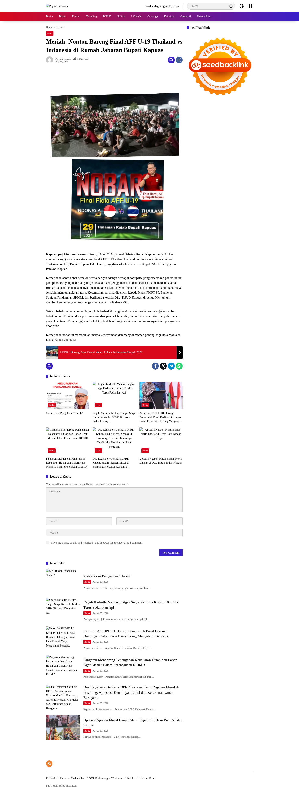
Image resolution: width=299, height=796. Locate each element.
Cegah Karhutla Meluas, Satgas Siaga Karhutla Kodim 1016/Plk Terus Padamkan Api (114, 417)
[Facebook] (155, 366)
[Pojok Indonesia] (57, 6)
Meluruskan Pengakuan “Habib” (64, 413)
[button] (231, 6)
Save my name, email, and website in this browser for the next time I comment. (97, 542)
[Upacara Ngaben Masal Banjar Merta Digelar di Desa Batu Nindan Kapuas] (161, 441)
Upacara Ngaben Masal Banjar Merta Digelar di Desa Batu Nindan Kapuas (160, 460)
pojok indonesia (63, 59)
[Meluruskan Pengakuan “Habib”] (67, 395)
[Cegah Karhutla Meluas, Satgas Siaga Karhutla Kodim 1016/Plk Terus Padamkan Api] (114, 395)
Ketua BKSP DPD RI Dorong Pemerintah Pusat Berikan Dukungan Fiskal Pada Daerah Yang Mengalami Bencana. (160, 417)
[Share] (179, 60)
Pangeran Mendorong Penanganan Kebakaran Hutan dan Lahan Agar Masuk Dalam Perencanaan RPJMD (66, 462)
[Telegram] (171, 366)
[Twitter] (163, 366)
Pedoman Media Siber (72, 778)
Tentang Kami (147, 778)
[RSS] (49, 763)
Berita (49, 33)
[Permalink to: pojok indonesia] (50, 60)
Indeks (131, 778)
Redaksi (50, 778)
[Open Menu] (250, 6)
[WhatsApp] (179, 366)
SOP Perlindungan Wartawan (106, 778)
